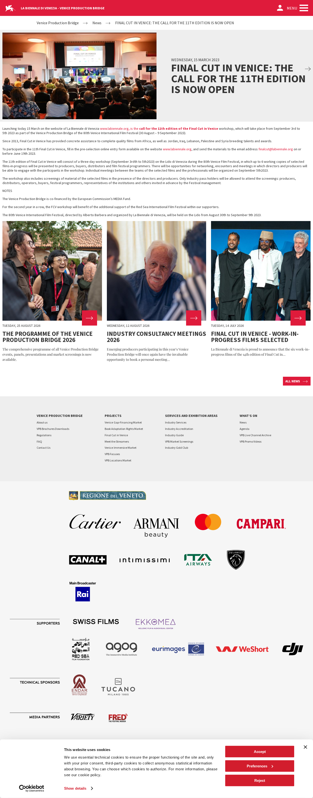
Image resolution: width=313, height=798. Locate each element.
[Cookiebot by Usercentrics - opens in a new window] (31, 788)
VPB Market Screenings (179, 441)
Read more (52, 291)
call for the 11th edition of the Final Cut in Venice (178, 128)
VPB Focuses (112, 454)
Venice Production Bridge (58, 23)
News (96, 23)
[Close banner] (305, 747)
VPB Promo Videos (250, 441)
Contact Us (43, 447)
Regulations (44, 435)
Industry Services (175, 422)
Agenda (244, 429)
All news (292, 381)
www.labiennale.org (177, 149)
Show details (75, 788)
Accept (260, 752)
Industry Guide (174, 435)
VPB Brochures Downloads (53, 429)
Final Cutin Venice (116, 435)
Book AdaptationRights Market (124, 429)
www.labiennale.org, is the (119, 128)
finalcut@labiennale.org (275, 149)
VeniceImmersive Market (120, 447)
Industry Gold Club (176, 447)
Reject (259, 780)
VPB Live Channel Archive (255, 435)
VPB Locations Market (118, 460)
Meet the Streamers (117, 441)
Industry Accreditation (179, 429)
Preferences (257, 766)
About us (42, 422)
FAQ (39, 441)
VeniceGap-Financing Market (123, 422)
